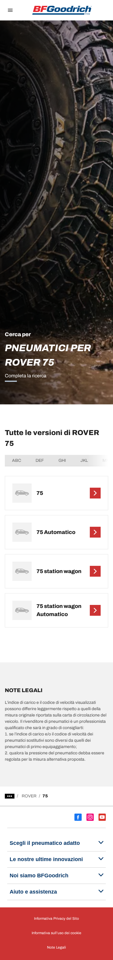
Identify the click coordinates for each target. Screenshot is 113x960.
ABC (16, 460)
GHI (62, 460)
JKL (84, 460)
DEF (40, 460)
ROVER (29, 796)
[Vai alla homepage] (62, 10)
